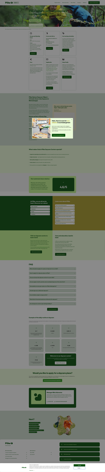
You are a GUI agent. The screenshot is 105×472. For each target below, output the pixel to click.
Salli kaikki (79, 465)
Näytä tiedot (31, 470)
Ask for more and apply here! (58, 135)
